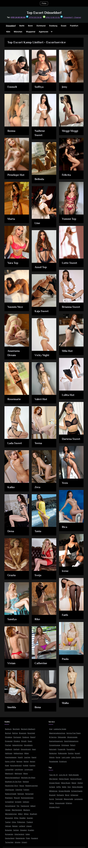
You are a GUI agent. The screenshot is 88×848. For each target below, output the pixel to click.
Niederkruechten (31, 786)
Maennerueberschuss (57, 733)
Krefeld (25, 765)
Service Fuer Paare (73, 733)
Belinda (39, 179)
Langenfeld (9, 769)
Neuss (21, 786)
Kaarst (34, 757)
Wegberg (26, 810)
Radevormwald (10, 794)
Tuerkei (8, 822)
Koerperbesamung (56, 741)
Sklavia (52, 757)
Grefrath (16, 749)
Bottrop (15, 733)
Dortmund (41, 26)
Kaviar (58, 757)
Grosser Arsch (54, 807)
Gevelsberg (28, 745)
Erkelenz (17, 741)
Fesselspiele (53, 761)
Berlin (21, 26)
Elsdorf (32, 737)
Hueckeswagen (11, 757)
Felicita (66, 174)
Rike (37, 619)
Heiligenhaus (18, 753)
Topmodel (59, 799)
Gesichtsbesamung (71, 741)
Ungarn (24, 842)
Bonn (30, 26)
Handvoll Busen (76, 779)
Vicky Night (42, 355)
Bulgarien (8, 830)
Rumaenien (9, 834)
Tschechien (9, 842)
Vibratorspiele (72, 737)
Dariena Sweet (71, 438)
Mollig (64, 787)
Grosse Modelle (64, 791)
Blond (67, 795)
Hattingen (8, 753)
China (14, 822)
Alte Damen (53, 779)
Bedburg (8, 729)
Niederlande (20, 838)
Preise (44, 3)
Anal (50, 729)
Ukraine (17, 842)
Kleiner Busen (64, 779)
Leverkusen (28, 769)
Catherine (41, 663)
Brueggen (22, 733)
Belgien (15, 826)
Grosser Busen (54, 783)
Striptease (65, 745)
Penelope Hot (15, 174)
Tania (38, 531)
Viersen (8, 810)
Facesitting (71, 749)
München (18, 31)
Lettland (22, 826)
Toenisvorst (25, 806)
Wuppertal (30, 31)
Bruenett (52, 795)
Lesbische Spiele (60, 729)
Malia (65, 703)
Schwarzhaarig (76, 791)
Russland (34, 838)
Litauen (29, 826)
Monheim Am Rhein (28, 778)
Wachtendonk (17, 810)
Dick (69, 787)
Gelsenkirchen (17, 745)
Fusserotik (61, 749)
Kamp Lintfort (10, 761)
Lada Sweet (14, 443)
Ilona (38, 707)
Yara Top (12, 262)
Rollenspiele (62, 753)
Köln (8, 31)
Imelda (11, 707)
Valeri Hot (41, 399)
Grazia (11, 575)
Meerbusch (9, 773)
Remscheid (29, 794)
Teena (38, 443)
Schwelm (18, 802)
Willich (20, 814)
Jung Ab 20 (63, 775)
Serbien (16, 830)
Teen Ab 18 (53, 775)
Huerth (20, 757)
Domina (71, 753)
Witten (26, 814)
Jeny (64, 86)
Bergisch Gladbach (28, 729)
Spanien (30, 818)
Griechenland (19, 834)
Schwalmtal (9, 802)
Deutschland (9, 838)
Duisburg (53, 26)
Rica (64, 526)
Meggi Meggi (70, 130)
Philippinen (21, 822)
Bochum (8, 733)
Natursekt (53, 749)
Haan (34, 749)
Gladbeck (8, 749)
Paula (65, 658)
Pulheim (26, 790)
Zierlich (80, 783)
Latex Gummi (76, 757)
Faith (65, 614)
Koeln (7, 765)
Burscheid (31, 733)
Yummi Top (69, 218)
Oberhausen (9, 790)
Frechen (8, 745)
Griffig (58, 787)
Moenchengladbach (12, 778)
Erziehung (63, 761)
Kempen (19, 761)
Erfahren (69, 803)
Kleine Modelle (77, 787)
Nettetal (26, 782)
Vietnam (8, 826)
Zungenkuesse (54, 745)
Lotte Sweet (69, 262)
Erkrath (24, 741)
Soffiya (39, 86)
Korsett (77, 753)
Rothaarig (60, 795)
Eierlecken (53, 753)
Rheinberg (9, 798)
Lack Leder (66, 757)
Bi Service (53, 737)
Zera (37, 487)
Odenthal (18, 790)
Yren (65, 482)
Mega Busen (65, 783)
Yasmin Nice (15, 306)
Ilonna (11, 130)
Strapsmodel (60, 803)
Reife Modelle (74, 775)
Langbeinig (78, 799)
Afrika (16, 818)
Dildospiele (62, 737)
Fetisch (72, 745)
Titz (17, 806)
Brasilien (22, 818)
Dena (10, 531)
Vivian (11, 663)
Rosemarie (14, 399)
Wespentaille (68, 799)
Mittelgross (53, 791)
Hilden (26, 753)
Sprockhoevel (10, 806)
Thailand (29, 822)
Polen (28, 838)
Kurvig (51, 799)
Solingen (26, 802)
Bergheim (16, 729)
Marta (11, 218)
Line (37, 223)
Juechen (27, 757)
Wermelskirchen (11, 814)
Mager (74, 783)
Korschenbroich (16, 765)
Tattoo (51, 803)
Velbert (33, 806)
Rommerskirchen (27, 798)
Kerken (26, 761)
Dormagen (17, 737)
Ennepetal (8, 741)
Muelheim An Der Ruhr (13, 782)
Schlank (52, 787)
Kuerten (32, 765)
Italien (27, 834)
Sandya (11, 619)
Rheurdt (17, 798)
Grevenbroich (26, 749)
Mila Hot (67, 350)
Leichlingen (19, 769)
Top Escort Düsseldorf (44, 13)
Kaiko (11, 487)
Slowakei (23, 830)
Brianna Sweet (71, 306)
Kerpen (32, 761)
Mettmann (18, 773)
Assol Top (41, 267)
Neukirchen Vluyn (11, 786)
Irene (65, 570)
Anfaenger (74, 795)
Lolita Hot (68, 394)
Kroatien (31, 830)
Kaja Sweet (42, 311)
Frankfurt (74, 26)
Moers (25, 773)
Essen (63, 26)
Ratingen (20, 794)
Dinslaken (8, 737)
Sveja (38, 575)
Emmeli (12, 86)
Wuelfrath (33, 814)
